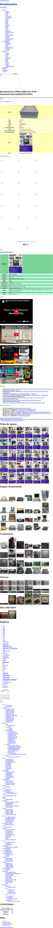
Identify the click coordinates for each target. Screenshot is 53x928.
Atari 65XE (8, 765)
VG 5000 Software (6, 686)
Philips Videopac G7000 (11, 814)
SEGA (7, 27)
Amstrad (7, 12)
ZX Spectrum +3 (9, 832)
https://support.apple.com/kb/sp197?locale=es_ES (40, 413)
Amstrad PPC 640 (9, 718)
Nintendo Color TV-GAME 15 (12, 802)
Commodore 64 (9, 774)
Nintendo (8, 25)
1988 (3, 635)
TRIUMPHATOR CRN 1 (14, 901)
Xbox (7, 883)
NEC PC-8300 (9, 878)
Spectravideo (8, 31)
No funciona (19, 418)
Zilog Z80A (5, 687)
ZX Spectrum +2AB (10, 829)
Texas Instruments (9, 35)
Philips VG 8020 (9, 810)
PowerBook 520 (11, 743)
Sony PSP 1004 (9, 844)
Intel (6, 755)
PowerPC (8, 744)
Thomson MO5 (9, 858)
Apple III (10, 728)
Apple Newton (11, 725)
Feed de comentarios (7, 923)
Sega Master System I (10, 817)
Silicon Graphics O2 (10, 824)
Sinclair (7, 30)
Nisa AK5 (10, 896)
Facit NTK (10, 891)
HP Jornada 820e (9, 792)
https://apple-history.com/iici (23, 415)
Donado (4, 418)
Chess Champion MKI (10, 872)
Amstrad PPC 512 (9, 716)
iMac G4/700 (11, 751)
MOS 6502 (8, 726)
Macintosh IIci (13, 418)
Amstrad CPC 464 (10, 713)
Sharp (4, 825)
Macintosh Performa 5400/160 (15, 746)
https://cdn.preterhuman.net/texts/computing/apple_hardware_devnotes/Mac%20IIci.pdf (22, 400)
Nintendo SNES (9, 807)
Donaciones (5, 70)
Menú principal (3, 7)
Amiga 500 (8, 778)
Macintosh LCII (11, 740)
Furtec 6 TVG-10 (9, 780)
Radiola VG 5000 (9, 813)
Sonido (7, 46)
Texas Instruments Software (7, 682)
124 (12, 908)
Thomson (8, 36)
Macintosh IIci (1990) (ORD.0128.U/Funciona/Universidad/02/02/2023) (19, 419)
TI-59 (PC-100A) (9, 854)
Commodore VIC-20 (10, 771)
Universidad (5, 683)
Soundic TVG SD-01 (10, 783)
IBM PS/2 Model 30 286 (11, 795)
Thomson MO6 (9, 859)
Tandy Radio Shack (7, 850)
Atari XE (8, 769)
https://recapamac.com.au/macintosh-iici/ (27, 409)
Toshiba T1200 (9, 864)
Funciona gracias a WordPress (6, 927)
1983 (4, 629)
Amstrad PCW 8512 (10, 710)
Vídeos (4, 69)
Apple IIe (10, 729)
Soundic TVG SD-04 (10, 784)
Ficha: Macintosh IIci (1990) (25, 153)
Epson (7, 20)
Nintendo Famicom (10, 803)
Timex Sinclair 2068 (10, 834)
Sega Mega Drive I (10, 819)
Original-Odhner (9, 897)
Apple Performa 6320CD (13, 749)
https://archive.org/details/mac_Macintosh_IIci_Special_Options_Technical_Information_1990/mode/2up (25, 395)
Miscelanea (8, 40)
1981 (3, 626)
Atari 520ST (8, 766)
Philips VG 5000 (9, 812)
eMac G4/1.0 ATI (12, 753)
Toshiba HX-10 (9, 863)
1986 (4, 632)
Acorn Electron (9, 705)
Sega (3, 671)
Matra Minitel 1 (9, 881)
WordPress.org (6, 925)
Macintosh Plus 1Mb (12, 736)
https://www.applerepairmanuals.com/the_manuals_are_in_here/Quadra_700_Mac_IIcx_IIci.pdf (24, 397)
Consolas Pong (9, 17)
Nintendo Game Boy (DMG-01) (13, 805)
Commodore (8, 16)
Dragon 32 (8, 787)
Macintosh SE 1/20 (12, 734)
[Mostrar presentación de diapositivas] (26, 241)
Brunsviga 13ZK (12, 887)
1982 (4, 627)
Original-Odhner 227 (12, 898)
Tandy (7, 33)
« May (1, 701)
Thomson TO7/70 (9, 860)
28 (12, 911)
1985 (4, 631)
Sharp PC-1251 (9, 827)
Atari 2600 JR (9, 763)
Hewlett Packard (6, 790)
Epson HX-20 (9, 789)
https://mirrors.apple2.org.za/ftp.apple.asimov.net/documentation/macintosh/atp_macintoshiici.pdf (24, 402)
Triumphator (8, 899)
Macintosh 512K (12, 731)
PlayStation (8, 843)
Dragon (7, 18)
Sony (7, 28)
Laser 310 (8, 869)
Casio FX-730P (9, 876)
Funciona (6, 662)
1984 (4, 630)
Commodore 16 (9, 773)
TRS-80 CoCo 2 (9, 852)
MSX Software (5, 667)
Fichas (4, 10)
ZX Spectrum (8, 835)
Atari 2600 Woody (10, 760)
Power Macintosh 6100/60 (14, 748)
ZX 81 (7, 838)
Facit (7, 888)
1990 (1, 418)
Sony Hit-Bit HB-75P (10, 842)
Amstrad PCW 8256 (10, 709)
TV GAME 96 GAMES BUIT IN (13, 873)
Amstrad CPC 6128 (10, 714)
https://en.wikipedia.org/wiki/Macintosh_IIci (25, 410)
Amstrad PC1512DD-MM (11, 715)
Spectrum (8, 62)
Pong (3, 670)
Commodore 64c (9, 775)
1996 (3, 639)
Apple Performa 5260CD (13, 745)
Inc (3, 663)
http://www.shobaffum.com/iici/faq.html (22, 408)
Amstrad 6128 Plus (10, 719)
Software (5, 51)
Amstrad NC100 (9, 721)
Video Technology (10, 38)
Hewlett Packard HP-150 (11, 793)
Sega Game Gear (9, 822)
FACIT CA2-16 (11, 893)
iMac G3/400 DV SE (13, 750)
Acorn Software (5, 641)
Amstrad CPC (7, 646)
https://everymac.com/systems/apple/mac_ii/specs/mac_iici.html (36, 412)
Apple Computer (6, 650)
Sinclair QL (8, 837)
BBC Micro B (9, 706)
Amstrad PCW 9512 (10, 711)
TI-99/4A (8, 855)
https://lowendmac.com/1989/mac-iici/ (22, 414)
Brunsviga (8, 886)
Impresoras (8, 48)
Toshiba (7, 37)
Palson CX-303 (9, 782)
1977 (3, 625)
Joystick (7, 50)
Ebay (4, 660)
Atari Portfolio (9, 768)
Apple (7, 13)
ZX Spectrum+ (9, 833)
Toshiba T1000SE (9, 866)
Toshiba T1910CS (10, 867)
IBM (7, 21)
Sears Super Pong (9, 759)
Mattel (7, 22)
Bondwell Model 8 (10, 874)
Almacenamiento (9, 47)
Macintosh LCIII (12, 741)
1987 (4, 634)
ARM (7, 724)
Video (7, 45)
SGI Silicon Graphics (7, 823)
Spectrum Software (10, 679)
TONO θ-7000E (9, 882)
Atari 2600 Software (6, 654)
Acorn (7, 11)
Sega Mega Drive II (10, 820)
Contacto (5, 71)
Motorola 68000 (9, 730)
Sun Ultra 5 (8, 849)
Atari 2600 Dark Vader (11, 761)
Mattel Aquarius (9, 799)
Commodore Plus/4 (10, 776)
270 (12, 912)
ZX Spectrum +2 (9, 830)
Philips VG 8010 (9, 809)
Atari (7, 15)
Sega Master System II (10, 818)
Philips (7, 26)
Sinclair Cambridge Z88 (11, 839)
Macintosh (8, 418)
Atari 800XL (8, 764)
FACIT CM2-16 (11, 892)
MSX (7, 23)
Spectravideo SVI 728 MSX (12, 847)
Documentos (5, 67)
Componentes (6, 41)
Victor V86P (8, 877)
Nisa (7, 894)
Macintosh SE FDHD (13, 733)
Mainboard (8, 42)
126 (12, 909)
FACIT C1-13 (11, 889)
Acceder (4, 921)
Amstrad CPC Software (10, 648)
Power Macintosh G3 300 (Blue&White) (17, 754)
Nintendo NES (9, 804)
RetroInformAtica (8, 4)
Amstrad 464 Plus (9, 720)
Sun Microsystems (10, 32)
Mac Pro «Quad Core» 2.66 (14, 756)
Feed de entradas (6, 922)
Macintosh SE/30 (12, 735)
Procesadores (8, 43)
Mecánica (5, 884)
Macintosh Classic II (12, 738)
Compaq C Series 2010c (11, 879)
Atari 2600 (5, 653)
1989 (4, 636)
